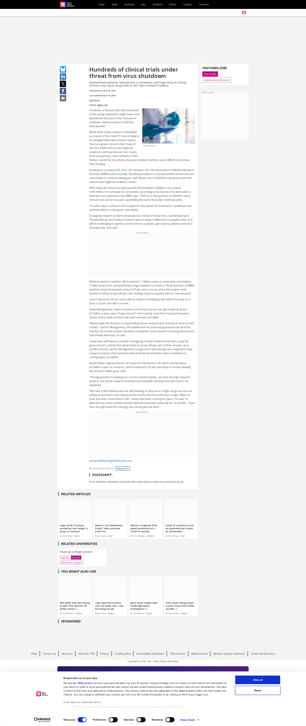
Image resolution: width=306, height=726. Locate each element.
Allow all (257, 680)
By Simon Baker (66, 536)
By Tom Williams (66, 613)
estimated (116, 174)
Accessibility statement (150, 653)
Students (157, 4)
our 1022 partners (83, 683)
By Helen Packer (172, 613)
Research (122, 468)
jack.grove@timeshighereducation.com (110, 460)
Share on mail (63, 98)
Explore (65, 557)
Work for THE (87, 653)
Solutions (204, 4)
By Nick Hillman (172, 536)
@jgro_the (103, 105)
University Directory (263, 653)
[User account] (244, 12)
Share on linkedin (63, 76)
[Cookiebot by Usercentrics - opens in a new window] (42, 719)
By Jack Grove (100, 536)
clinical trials (114, 148)
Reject (257, 690)
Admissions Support (71, 562)
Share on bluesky (63, 69)
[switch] (113, 719)
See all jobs (210, 74)
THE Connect (178, 653)
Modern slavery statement (229, 653)
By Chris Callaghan (138, 536)
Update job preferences (216, 80)
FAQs (34, 653)
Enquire (76, 557)
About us (67, 653)
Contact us (49, 653)
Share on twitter (63, 84)
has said (119, 299)
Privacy (104, 653)
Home (101, 4)
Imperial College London (76, 552)
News (115, 4)
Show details (187, 719)
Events (172, 4)
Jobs (143, 4)
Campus (187, 4)
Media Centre (199, 653)
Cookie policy (123, 653)
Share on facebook (63, 91)
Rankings (129, 4)
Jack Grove (94, 100)
